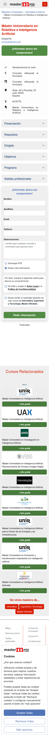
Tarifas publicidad (10, 640)
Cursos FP (33, 636)
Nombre (8, 198)
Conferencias (34, 641)
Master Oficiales (24, 611)
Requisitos (11, 134)
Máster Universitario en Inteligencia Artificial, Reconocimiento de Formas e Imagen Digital (23, 465)
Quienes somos (12, 633)
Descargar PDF (15, 263)
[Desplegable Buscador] (44, 4)
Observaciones (11, 239)
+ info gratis (24, 403)
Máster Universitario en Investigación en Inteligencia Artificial (20, 441)
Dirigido (9, 145)
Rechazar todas (24, 721)
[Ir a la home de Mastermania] (22, 4)
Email (6, 219)
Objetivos (10, 156)
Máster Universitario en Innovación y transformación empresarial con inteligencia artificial (22, 558)
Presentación (12, 123)
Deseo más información (19, 268)
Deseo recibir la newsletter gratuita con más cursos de (26, 300)
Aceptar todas (24, 713)
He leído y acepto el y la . (25, 288)
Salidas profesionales (17, 179)
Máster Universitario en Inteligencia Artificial (22, 398)
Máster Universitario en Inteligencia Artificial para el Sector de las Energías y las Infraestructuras (22, 531)
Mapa (7, 628)
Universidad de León (11, 41)
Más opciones (24, 729)
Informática (12, 606)
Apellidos (8, 209)
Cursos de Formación (33, 630)
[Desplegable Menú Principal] (5, 4)
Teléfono (8, 229)
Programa (10, 167)
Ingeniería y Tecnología (31, 606)
